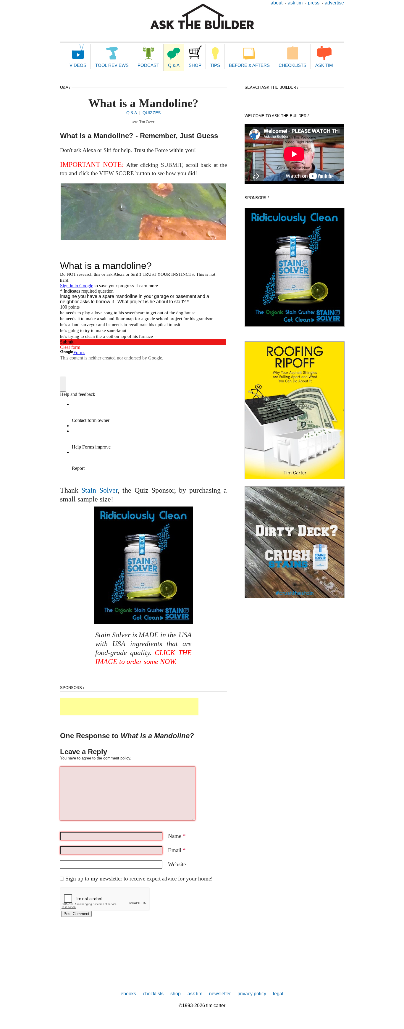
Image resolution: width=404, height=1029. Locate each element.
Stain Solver (99, 490)
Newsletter (220, 993)
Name (177, 836)
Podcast (148, 65)
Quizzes (152, 112)
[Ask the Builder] (202, 16)
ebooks (128, 993)
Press (313, 2)
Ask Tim (295, 2)
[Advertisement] (129, 706)
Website (177, 864)
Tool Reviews (112, 65)
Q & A (174, 65)
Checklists (292, 65)
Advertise (334, 2)
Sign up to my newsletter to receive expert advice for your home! (139, 878)
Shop (195, 65)
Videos (78, 65)
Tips (215, 65)
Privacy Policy (251, 993)
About (276, 2)
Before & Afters (249, 65)
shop (175, 993)
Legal (278, 993)
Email (177, 850)
